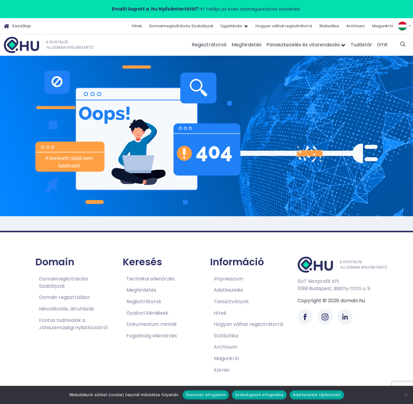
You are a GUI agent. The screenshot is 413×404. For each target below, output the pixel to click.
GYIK (382, 44)
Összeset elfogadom (206, 394)
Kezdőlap (21, 26)
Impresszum (228, 278)
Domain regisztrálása (64, 297)
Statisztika (329, 26)
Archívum (355, 26)
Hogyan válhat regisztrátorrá (283, 26)
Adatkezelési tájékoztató (317, 394)
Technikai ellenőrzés (150, 278)
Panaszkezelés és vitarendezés (303, 44)
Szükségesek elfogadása (259, 394)
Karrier (222, 369)
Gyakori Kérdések (147, 313)
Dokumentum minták (151, 324)
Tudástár (361, 44)
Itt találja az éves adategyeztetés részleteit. (206, 9)
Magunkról (382, 26)
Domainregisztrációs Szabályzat (181, 26)
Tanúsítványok (231, 301)
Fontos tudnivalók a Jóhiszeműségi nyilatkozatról (73, 324)
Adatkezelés (228, 289)
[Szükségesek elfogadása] (405, 395)
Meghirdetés (247, 44)
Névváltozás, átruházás (66, 308)
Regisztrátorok (209, 44)
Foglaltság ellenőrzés (151, 335)
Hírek (137, 26)
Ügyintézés (231, 26)
